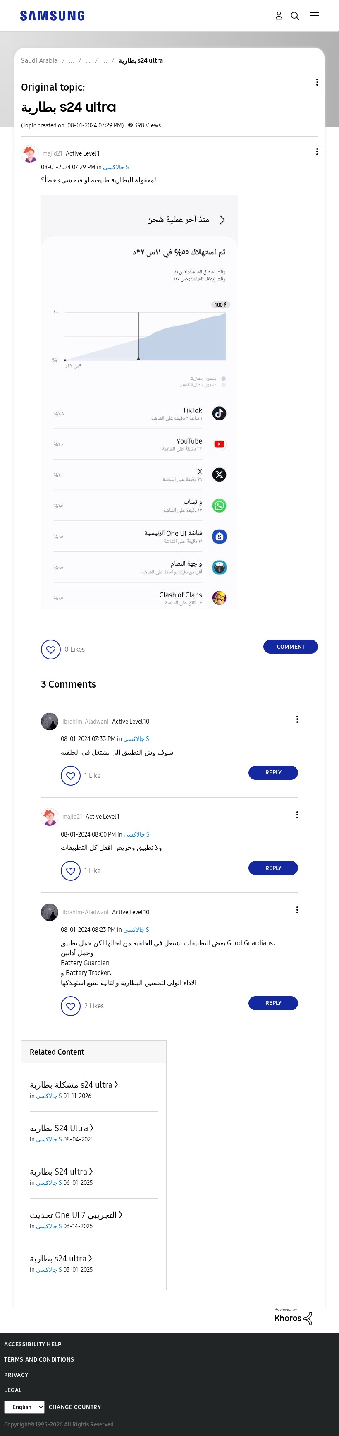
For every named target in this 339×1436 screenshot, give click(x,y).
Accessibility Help (33, 1344)
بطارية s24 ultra (58, 1258)
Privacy (16, 1374)
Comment (291, 646)
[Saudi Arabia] (52, 15)
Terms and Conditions (39, 1359)
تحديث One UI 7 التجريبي (73, 1215)
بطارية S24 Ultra (59, 1128)
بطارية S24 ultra (58, 1172)
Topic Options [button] (303, 82)
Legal (13, 1390)
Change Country (75, 1407)
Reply (273, 772)
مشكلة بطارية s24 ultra (71, 1085)
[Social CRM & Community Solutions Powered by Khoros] (293, 1316)
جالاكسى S (116, 167)
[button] (303, 151)
